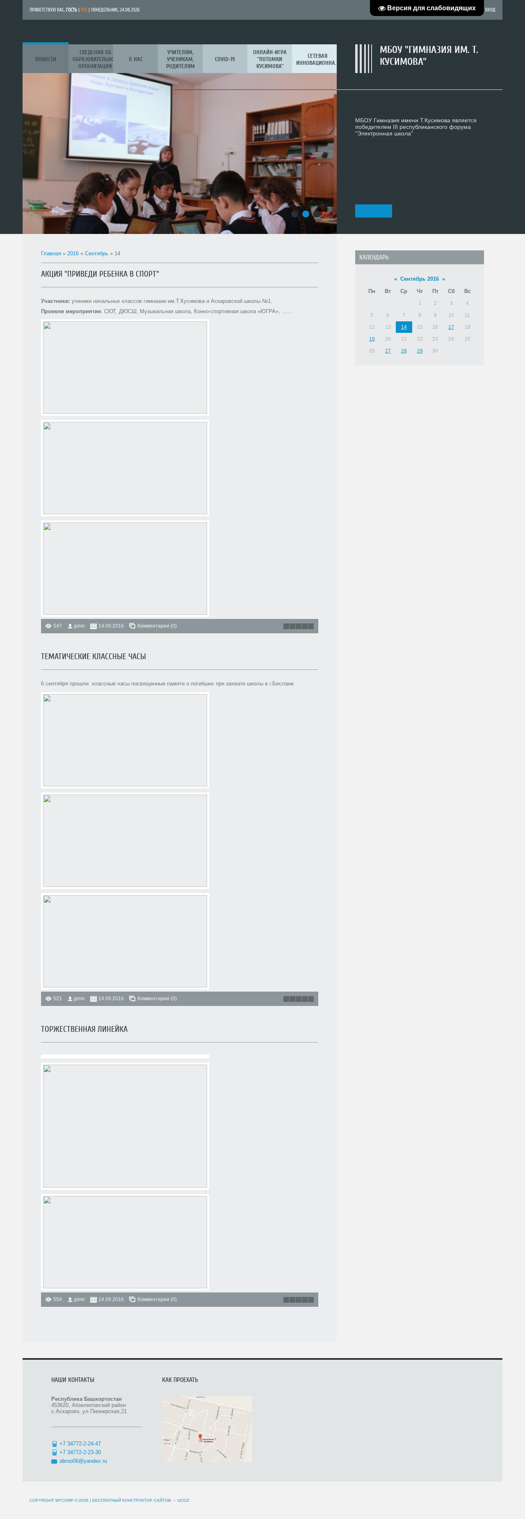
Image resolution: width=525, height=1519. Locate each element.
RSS (84, 10)
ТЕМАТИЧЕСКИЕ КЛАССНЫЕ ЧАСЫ (93, 656)
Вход (490, 10)
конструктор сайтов (146, 1500)
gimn (79, 626)
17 (451, 327)
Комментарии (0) (157, 626)
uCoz (183, 1500)
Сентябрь (96, 253)
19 (372, 339)
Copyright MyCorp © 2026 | (76, 1500)
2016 (73, 253)
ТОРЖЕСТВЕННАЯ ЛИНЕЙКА (84, 1029)
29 (420, 351)
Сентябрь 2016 (419, 279)
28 (404, 351)
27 (388, 351)
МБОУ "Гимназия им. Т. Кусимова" (429, 55)
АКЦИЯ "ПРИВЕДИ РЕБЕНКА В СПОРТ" (100, 274)
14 (404, 327)
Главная (51, 253)
